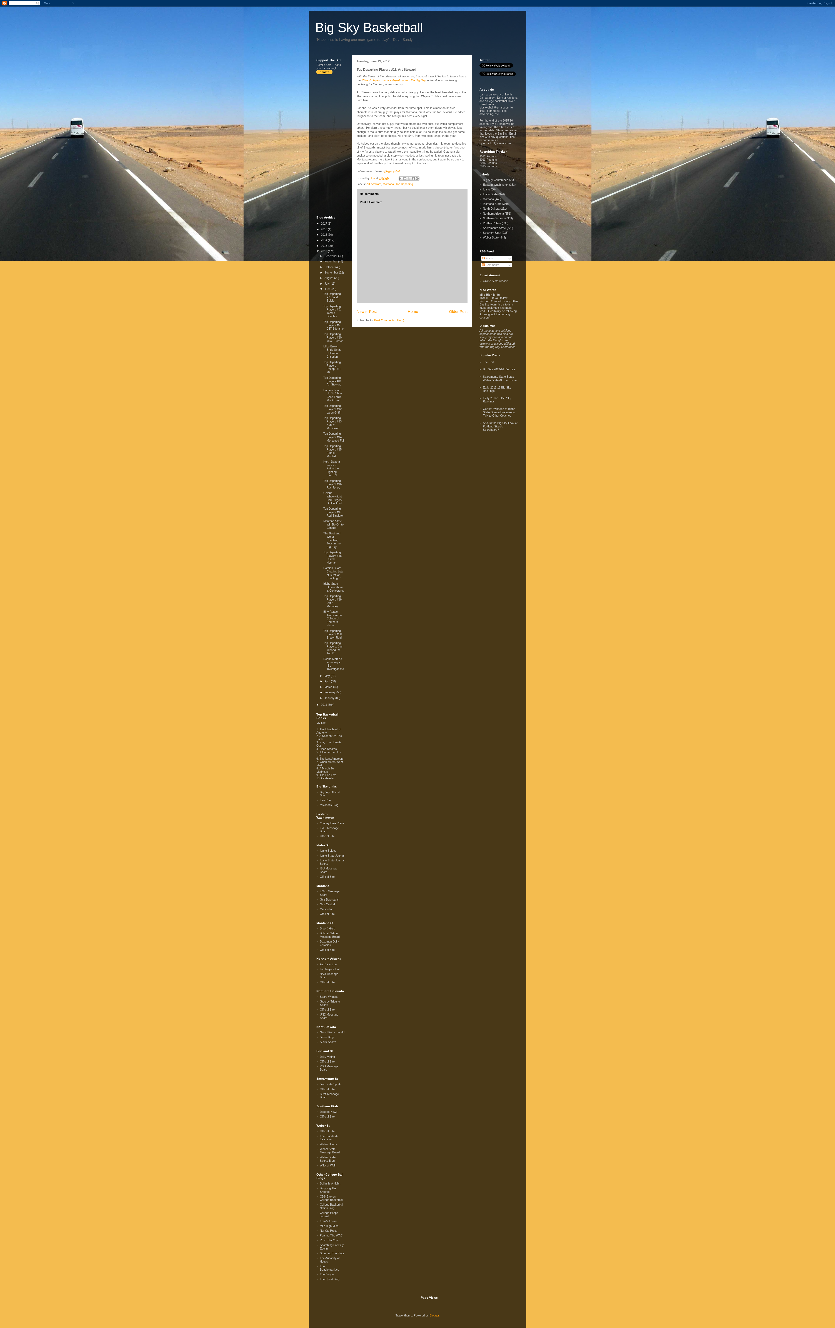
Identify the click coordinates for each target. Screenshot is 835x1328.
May (327, 675)
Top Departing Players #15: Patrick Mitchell (332, 451)
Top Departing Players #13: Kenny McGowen (332, 423)
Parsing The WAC (331, 1235)
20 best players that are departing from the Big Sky (393, 80)
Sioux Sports (328, 1042)
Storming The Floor (332, 1253)
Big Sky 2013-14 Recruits (499, 369)
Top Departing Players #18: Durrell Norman (332, 557)
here (328, 65)
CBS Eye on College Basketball (331, 1198)
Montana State (492, 203)
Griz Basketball (329, 899)
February (330, 692)
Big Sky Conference (495, 180)
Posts (489, 258)
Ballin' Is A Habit (330, 1183)
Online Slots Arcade (495, 281)
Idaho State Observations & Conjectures (333, 587)
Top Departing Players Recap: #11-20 (332, 367)
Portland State (492, 223)
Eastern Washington (495, 184)
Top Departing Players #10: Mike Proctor (333, 337)
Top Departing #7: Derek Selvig (332, 297)
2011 (324, 704)
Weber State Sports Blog (328, 1159)
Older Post (458, 311)
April (327, 681)
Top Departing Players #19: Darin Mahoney (332, 601)
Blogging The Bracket (328, 1190)
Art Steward (373, 184)
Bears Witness (329, 996)
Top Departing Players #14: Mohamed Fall (333, 437)
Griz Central (327, 904)
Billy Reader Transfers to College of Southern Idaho (332, 618)
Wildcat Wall (328, 1165)
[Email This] (401, 178)
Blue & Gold (327, 928)
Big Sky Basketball (369, 27)
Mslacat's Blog (329, 805)
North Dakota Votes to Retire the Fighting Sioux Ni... (331, 468)
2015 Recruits (488, 166)
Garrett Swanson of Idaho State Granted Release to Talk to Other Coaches (499, 412)
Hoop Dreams (328, 749)
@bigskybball (391, 171)
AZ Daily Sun (328, 964)
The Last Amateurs (332, 758)
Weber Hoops (328, 1144)
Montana (388, 184)
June (327, 289)
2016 (324, 229)
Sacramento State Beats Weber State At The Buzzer (500, 378)
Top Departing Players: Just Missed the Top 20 (333, 648)
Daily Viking (327, 1056)
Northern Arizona (493, 213)
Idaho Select (328, 850)
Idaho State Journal (332, 855)
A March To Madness (325, 770)
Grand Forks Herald (332, 1032)
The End (488, 362)
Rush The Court (330, 1240)
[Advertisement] (333, 145)
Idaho (486, 189)
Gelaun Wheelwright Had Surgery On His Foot (332, 498)
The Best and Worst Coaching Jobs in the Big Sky (332, 540)
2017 (324, 223)
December (331, 256)
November (331, 261)
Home (413, 311)
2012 (324, 251)
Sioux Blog (327, 1037)
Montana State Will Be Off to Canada (333, 524)
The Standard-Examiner (329, 1137)
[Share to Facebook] (413, 178)
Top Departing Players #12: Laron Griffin (332, 409)
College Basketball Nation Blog (331, 1206)
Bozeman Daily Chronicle (329, 943)
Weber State (491, 237)
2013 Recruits (488, 159)
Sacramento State (494, 228)
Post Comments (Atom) (389, 320)
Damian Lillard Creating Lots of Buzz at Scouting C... (333, 573)
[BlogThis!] (405, 178)
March (328, 687)
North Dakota (491, 208)
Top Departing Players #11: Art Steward (332, 381)
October (329, 267)
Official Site (327, 836)
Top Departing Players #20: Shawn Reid (332, 634)
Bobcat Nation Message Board (330, 935)
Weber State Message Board (330, 1150)
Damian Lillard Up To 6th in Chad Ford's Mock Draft (332, 395)
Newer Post (367, 311)
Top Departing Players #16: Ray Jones (332, 484)
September (331, 272)
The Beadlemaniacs (329, 1268)
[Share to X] (409, 178)
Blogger (434, 1315)
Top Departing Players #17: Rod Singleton (333, 512)
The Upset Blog (329, 1279)
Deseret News (328, 1111)
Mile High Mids (329, 1226)
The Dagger (327, 1274)
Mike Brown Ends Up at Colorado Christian (332, 351)
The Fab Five (328, 775)
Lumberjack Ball (330, 969)
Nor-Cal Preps (328, 1230)
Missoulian (326, 909)
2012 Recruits (488, 156)
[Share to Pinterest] (417, 178)
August (329, 278)
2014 (324, 240)
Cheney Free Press (332, 823)
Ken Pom (326, 800)
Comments (492, 265)
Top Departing (404, 184)
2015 (324, 234)
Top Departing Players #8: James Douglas (332, 311)
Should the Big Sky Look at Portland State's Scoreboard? (500, 426)
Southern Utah (492, 232)
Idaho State (490, 194)
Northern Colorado (494, 218)
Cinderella (327, 778)
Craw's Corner (328, 1221)
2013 (324, 245)
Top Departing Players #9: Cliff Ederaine (333, 325)
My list (320, 722)
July (327, 283)
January (329, 698)
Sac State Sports (331, 1084)
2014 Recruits (488, 163)
